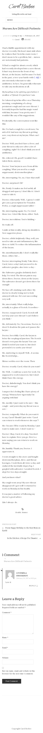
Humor (25, 512)
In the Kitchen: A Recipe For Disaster (24, 538)
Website (5, 658)
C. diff (36, 77)
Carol (17, 40)
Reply (32, 586)
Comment (6, 612)
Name (5, 637)
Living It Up (17, 36)
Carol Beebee (22, 7)
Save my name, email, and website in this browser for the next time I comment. (18, 672)
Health (18, 512)
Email (5, 648)
